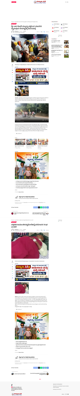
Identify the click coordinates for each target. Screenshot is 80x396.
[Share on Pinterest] (12, 72)
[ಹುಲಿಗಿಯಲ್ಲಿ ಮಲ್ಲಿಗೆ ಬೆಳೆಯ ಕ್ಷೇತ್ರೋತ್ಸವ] (66, 56)
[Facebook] (55, 24)
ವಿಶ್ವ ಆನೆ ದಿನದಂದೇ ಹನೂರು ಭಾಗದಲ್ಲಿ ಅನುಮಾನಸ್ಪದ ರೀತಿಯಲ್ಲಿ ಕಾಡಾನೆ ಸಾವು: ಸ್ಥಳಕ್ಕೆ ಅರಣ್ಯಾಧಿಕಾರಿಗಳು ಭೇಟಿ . (31, 344)
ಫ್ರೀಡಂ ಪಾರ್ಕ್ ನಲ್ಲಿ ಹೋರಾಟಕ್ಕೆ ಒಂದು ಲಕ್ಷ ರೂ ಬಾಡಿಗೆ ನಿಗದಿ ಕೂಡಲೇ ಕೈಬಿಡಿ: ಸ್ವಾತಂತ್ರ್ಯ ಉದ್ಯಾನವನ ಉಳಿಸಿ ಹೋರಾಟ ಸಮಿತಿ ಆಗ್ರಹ (56, 46)
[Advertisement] (40, 12)
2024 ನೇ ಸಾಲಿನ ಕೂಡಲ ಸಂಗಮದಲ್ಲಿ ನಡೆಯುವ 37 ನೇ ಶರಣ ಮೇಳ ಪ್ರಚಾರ (26, 184)
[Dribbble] (64, 31)
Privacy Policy (41, 202)
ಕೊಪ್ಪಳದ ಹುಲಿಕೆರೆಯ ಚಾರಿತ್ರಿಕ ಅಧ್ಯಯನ (21, 343)
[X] (64, 24)
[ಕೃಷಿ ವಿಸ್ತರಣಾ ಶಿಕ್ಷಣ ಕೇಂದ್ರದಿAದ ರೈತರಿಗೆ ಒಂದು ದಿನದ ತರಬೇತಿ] (66, 51)
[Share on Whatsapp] (12, 75)
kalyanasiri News (21, 352)
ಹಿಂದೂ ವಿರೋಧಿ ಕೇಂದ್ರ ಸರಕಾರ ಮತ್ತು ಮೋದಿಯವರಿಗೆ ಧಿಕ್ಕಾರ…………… (26, 182)
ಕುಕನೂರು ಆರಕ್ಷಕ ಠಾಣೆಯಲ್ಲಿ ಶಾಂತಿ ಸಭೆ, (21, 341)
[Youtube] (55, 31)
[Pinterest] (55, 28)
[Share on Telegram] (12, 77)
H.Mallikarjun (17, 31)
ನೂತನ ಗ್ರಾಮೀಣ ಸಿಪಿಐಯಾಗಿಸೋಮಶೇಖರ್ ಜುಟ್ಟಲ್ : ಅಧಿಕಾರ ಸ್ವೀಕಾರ (25, 186)
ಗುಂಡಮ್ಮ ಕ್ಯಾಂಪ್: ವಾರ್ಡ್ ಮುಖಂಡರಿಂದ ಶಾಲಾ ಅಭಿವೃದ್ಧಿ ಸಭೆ (24, 348)
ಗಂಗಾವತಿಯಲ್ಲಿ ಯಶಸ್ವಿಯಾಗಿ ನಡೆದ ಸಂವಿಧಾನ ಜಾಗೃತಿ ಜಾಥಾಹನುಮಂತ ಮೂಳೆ (26, 187)
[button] (14, 2)
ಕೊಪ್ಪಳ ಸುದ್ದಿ (52, 52)
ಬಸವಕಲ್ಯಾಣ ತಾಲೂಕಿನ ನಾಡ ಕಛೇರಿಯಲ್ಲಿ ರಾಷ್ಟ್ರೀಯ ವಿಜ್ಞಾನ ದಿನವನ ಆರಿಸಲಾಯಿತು (27, 181)
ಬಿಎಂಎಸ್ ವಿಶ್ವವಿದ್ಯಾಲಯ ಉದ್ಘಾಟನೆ (55, 40)
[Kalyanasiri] (40, 2)
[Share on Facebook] (40, 32)
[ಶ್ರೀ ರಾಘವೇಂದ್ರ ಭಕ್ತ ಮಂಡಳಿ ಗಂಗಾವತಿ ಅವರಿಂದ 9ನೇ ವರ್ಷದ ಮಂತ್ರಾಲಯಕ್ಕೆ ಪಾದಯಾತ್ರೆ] (43, 142)
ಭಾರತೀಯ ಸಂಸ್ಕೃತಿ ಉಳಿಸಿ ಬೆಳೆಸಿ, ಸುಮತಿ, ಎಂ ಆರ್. (23, 346)
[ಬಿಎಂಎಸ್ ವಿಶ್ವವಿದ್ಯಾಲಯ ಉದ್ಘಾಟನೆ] (66, 42)
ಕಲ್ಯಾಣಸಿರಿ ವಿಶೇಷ (14, 23)
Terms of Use (25, 202)
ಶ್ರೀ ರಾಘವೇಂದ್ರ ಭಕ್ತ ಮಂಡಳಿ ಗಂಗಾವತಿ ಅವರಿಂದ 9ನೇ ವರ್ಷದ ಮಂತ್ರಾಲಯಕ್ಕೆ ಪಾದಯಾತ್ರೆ (42, 146)
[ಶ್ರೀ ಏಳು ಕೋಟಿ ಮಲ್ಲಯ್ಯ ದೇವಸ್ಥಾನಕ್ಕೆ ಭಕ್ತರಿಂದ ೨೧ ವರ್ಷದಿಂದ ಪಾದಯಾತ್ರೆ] (20, 142)
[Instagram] (64, 28)
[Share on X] (41, 32)
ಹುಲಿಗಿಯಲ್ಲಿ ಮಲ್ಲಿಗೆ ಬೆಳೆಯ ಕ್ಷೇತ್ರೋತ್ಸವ (56, 54)
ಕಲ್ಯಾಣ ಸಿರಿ (52, 48)
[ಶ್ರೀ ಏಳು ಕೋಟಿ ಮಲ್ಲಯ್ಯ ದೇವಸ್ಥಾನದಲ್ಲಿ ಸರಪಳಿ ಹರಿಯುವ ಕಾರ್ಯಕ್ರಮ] (31, 142)
